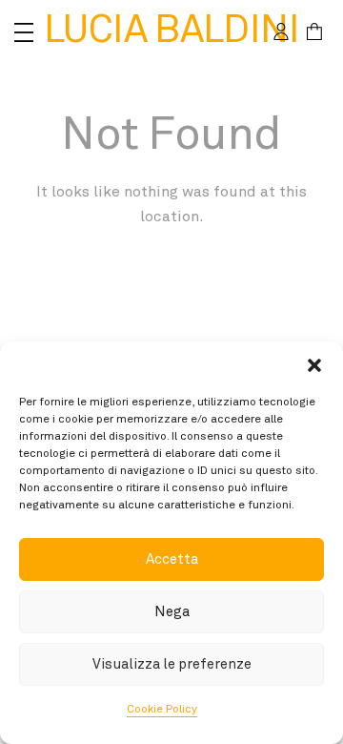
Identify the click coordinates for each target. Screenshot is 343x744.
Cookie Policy (162, 709)
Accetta (172, 559)
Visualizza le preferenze (172, 664)
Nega (172, 612)
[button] (314, 365)
